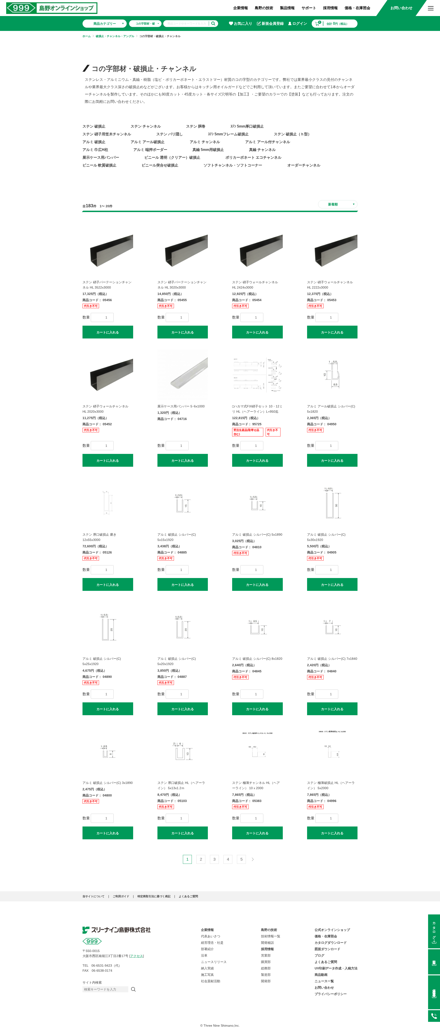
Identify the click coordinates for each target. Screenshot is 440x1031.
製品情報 (287, 8)
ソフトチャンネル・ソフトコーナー (233, 165)
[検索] (133, 989)
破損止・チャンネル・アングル (115, 36)
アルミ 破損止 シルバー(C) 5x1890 (257, 534)
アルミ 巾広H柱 (95, 150)
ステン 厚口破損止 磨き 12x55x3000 (99, 537)
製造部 (266, 974)
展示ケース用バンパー (100, 157)
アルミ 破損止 (93, 142)
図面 (434, 959)
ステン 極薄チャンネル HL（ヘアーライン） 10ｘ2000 (256, 785)
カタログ (434, 928)
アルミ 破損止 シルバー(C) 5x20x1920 (176, 661)
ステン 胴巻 (195, 126)
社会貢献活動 (210, 981)
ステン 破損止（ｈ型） (292, 134)
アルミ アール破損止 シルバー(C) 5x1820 (331, 408)
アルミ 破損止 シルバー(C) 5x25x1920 (101, 661)
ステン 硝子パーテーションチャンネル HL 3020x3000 (181, 284)
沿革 (204, 955)
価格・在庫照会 (357, 8)
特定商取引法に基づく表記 (154, 896)
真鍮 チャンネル (262, 150)
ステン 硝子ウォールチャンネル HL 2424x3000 (255, 284)
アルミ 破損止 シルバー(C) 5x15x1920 (176, 537)
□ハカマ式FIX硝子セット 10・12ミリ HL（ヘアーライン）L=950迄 (257, 408)
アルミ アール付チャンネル (267, 142)
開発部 (266, 981)
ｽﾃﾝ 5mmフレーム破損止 (228, 134)
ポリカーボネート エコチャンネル (253, 157)
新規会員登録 (273, 23)
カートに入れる (107, 332)
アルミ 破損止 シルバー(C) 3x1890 (107, 783)
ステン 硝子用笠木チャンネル (106, 134)
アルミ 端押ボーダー (150, 150)
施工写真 (207, 974)
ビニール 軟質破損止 (99, 165)
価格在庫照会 (434, 989)
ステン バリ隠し (169, 134)
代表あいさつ (210, 936)
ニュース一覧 (324, 981)
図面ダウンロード (327, 949)
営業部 (266, 955)
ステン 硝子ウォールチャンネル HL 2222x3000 (330, 284)
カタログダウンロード (331, 942)
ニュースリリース (214, 962)
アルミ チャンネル (205, 142)
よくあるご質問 (188, 896)
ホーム (86, 36)
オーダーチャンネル (303, 165)
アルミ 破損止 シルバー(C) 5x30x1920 (326, 537)
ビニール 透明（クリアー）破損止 (172, 157)
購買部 (266, 962)
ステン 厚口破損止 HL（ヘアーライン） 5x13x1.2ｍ (181, 785)
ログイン (299, 23)
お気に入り (243, 23)
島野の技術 (264, 8)
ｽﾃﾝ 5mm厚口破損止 (247, 126)
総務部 (266, 968)
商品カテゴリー (105, 23)
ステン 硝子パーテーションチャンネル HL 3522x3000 (107, 284)
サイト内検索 (92, 982)
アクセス (136, 956)
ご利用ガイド (121, 896)
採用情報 (330, 8)
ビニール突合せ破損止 (160, 165)
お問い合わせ (401, 8)
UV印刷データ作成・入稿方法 (336, 968)
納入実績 (207, 968)
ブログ (319, 955)
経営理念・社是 (212, 942)
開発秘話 (267, 942)
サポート (309, 8)
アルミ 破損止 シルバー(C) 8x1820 (257, 658)
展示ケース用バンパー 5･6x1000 (181, 406)
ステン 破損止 (93, 126)
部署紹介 (207, 949)
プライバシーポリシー (331, 994)
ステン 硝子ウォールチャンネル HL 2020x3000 (105, 408)
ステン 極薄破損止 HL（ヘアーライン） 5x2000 (331, 785)
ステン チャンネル (146, 126)
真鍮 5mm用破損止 (208, 150)
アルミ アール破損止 (148, 142)
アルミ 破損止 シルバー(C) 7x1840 (332, 658)
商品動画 (321, 974)
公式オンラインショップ (332, 930)
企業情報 (240, 8)
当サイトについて (93, 896)
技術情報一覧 (270, 936)
